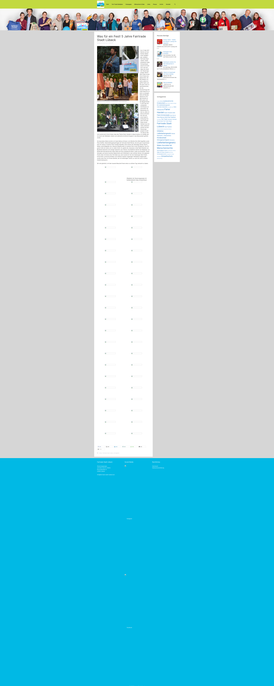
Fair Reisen (159, 119)
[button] (101, 447)
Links (148, 4)
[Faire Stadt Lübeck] (100, 4)
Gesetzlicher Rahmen (167, 129)
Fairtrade (170, 119)
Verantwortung (159, 158)
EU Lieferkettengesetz (163, 105)
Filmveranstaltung (160, 129)
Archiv (161, 4)
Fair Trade (164, 119)
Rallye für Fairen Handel (163, 152)
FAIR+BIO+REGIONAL (162, 107)
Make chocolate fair (164, 145)
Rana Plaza (171, 152)
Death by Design (173, 103)
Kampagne (129, 4)
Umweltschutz (167, 156)
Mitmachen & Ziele (139, 4)
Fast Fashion (168, 126)
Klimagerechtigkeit (163, 140)
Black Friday (167, 103)
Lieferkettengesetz (166, 142)
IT (163, 135)
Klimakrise (172, 140)
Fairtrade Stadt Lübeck (108, 453)
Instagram (129, 518)
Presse (155, 4)
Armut (161, 101)
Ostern (166, 150)
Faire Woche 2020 (162, 117)
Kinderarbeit (161, 138)
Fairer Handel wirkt (169, 112)
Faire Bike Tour (170, 107)
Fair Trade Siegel (168, 121)
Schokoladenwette (161, 154)
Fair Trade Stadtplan (117, 4)
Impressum (155, 466)
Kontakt (168, 4)
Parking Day (170, 150)
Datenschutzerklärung (158, 468)
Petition (174, 150)
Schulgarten (116, 453)
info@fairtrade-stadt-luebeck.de (106, 474)
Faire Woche (173, 115)
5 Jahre (100, 453)
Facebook (129, 627)
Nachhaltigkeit (160, 150)
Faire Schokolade (163, 115)
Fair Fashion (172, 117)
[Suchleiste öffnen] (175, 4)
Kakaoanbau (167, 135)
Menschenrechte (165, 148)
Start (107, 4)
